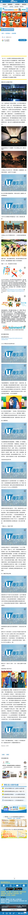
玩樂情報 (7, 33)
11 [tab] (16, 9)
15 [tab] (15, 11)
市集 (7, 892)
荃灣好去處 (10, 893)
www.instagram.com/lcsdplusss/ (15, 291)
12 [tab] (17, 9)
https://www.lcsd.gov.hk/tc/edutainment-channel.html (12, 338)
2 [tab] (12, 8)
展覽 (8, 754)
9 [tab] (13, 9)
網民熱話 (3, 899)
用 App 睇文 (23, 40)
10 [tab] (15, 9)
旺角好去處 (16, 893)
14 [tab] (13, 11)
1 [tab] (11, 8)
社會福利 (13, 895)
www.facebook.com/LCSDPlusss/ (15, 289)
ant (4, 37)
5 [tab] (16, 8)
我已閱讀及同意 (14, 909)
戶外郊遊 (8, 895)
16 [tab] (16, 11)
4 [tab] (15, 8)
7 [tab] (11, 9)
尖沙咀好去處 (15, 892)
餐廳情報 (3, 895)
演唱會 (4, 4)
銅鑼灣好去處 (22, 892)
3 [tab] (13, 8)
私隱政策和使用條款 (12, 907)
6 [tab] (17, 8)
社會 (21, 893)
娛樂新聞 (16, 6)
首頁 (3, 33)
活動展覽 (14, 33)
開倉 (10, 892)
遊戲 (3, 754)
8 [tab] (12, 9)
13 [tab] (12, 11)
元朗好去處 (3, 893)
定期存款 (21, 6)
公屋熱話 (11, 6)
